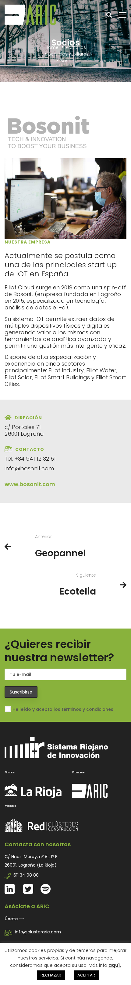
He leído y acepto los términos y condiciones (62, 709)
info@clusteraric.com (38, 932)
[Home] (65, 767)
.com (48, 484)
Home (51, 47)
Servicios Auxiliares (68, 54)
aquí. (114, 965)
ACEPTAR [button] (86, 975)
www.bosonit (23, 484)
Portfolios (76, 47)
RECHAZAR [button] (51, 975)
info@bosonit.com (29, 468)
